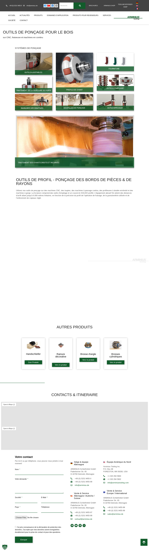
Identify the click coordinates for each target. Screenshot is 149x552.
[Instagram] (56, 5)
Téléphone (45, 507)
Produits (38, 15)
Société (11, 20)
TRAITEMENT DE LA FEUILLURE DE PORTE (33, 90)
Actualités (25, 15)
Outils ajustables (33, 72)
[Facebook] (45, 5)
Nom (17, 469)
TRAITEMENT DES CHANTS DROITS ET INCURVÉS (38, 163)
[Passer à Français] (137, 8)
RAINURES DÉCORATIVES (32, 108)
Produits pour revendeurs (85, 15)
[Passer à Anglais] (137, 5)
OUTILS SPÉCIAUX (115, 108)
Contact (24, 20)
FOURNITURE (114, 69)
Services (107, 15)
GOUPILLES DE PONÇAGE (74, 108)
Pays (17, 507)
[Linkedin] (52, 5)
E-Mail (44, 497)
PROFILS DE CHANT (74, 90)
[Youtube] (49, 5)
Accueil (11, 15)
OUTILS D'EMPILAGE (115, 88)
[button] (5, 547)
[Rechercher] (79, 6)
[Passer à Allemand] (137, 2)
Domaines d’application (57, 15)
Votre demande (21, 479)
